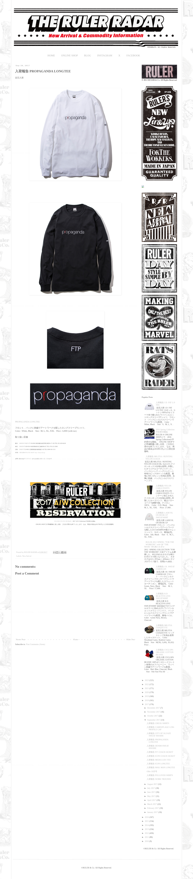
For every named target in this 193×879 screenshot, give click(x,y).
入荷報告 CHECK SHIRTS (158, 723)
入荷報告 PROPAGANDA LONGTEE (157, 741)
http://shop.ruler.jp (40, 452)
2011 (147, 837)
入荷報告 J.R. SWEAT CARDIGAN (165, 568)
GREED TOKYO (24, 443)
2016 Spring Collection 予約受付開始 (165, 431)
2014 (147, 825)
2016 (147, 817)
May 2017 (151, 796)
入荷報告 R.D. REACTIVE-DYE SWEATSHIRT (163, 596)
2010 (147, 841)
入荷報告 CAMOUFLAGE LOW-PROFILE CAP (160, 728)
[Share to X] (59, 552)
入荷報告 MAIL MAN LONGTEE (161, 767)
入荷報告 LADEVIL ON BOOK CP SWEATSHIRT (164, 515)
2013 (147, 829)
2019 (147, 696)
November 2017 (154, 712)
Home (75, 639)
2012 (147, 833)
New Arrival (26, 556)
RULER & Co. (28, 458)
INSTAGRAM (104, 55)
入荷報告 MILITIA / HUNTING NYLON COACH (159, 457)
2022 (147, 684)
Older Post (130, 639)
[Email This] (54, 552)
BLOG (87, 55)
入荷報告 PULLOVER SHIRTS (160, 775)
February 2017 (153, 808)
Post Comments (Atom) (35, 644)
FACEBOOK (133, 55)
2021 (147, 688)
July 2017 (151, 788)
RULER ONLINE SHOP (61, 521)
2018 (147, 700)
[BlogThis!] (57, 552)
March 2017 (152, 804)
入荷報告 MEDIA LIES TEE (159, 760)
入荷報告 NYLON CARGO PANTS (163, 487)
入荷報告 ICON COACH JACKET (161, 756)
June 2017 (151, 792)
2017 (147, 704)
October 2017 (153, 716)
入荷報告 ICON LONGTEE (158, 764)
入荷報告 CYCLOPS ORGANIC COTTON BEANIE (164, 652)
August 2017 (152, 784)
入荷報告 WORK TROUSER (159, 779)
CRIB (20, 449)
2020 (147, 692)
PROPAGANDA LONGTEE (27, 421)
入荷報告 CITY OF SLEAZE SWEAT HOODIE (159, 734)
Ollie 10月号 (152, 771)
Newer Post (20, 639)
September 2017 (154, 720)
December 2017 (153, 708)
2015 (147, 821)
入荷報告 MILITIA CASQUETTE (164, 626)
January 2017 (152, 812)
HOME (51, 55)
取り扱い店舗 (45, 458)
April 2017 (152, 800)
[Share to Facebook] (62, 552)
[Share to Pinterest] (65, 552)
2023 (147, 680)
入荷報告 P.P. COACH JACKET (160, 752)
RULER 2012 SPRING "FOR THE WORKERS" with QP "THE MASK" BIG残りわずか (159, 544)
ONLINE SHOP (69, 55)
